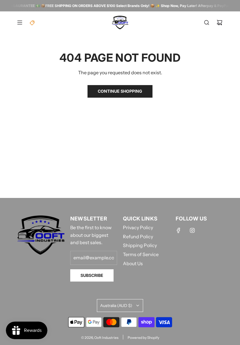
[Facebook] (178, 230)
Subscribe (91, 275)
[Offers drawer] (32, 22)
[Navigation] (19, 22)
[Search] (206, 22)
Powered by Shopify (143, 337)
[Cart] (219, 22)
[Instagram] (192, 230)
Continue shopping (120, 91)
